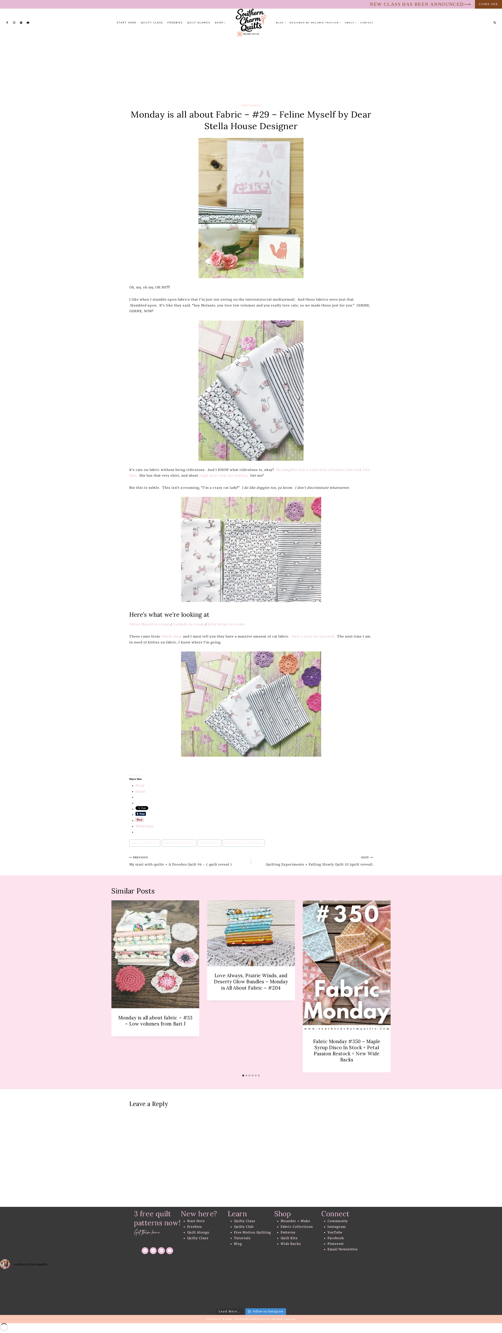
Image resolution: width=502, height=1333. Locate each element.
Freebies (175, 22)
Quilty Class (152, 22)
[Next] (385, 986)
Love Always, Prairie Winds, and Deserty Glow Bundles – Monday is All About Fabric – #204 (251, 982)
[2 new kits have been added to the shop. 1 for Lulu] (307, 1289)
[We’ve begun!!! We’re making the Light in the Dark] (251, 1289)
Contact (367, 22)
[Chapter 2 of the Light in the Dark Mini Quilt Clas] (139, 1289)
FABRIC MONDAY (251, 105)
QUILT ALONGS (198, 22)
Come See (488, 4)
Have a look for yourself (313, 636)
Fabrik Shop (171, 636)
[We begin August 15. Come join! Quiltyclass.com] (362, 1289)
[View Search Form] (494, 22)
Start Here (126, 22)
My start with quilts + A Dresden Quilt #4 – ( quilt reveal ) (180, 861)
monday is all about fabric (243, 842)
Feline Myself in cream (149, 624)
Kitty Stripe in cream (226, 624)
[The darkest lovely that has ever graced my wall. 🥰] (195, 1289)
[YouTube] (28, 22)
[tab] (243, 1076)
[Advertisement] (251, 66)
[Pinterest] (21, 22)
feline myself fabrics (179, 842)
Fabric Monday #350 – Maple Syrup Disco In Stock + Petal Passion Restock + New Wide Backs (346, 1050)
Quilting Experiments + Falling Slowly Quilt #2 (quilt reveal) (319, 861)
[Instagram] (14, 22)
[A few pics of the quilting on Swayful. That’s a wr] (474, 1289)
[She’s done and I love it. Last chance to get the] (83, 1289)
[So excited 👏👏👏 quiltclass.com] (418, 1289)
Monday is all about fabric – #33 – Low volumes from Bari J (155, 1021)
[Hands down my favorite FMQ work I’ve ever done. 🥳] (28, 1289)
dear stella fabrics (145, 842)
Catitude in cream (188, 624)
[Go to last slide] (117, 986)
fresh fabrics (209, 842)
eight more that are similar (223, 475)
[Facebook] (7, 22)
